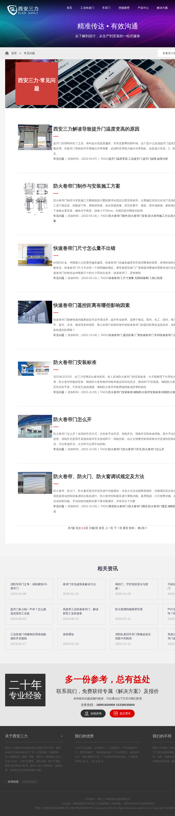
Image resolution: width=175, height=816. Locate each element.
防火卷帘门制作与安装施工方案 (86, 186)
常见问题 (29, 53)
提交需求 (125, 713)
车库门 (106, 7)
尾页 (125, 528)
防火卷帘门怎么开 (153, 449)
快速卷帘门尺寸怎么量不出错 (84, 248)
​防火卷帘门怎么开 (72, 419)
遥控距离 (128, 335)
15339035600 (125, 705)
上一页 (109, 528)
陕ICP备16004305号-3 (83, 808)
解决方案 (162, 7)
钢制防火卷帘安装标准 (147, 392)
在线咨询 (96, 713)
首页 (69, 7)
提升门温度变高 (118, 158)
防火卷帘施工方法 (159, 215)
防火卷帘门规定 (157, 506)
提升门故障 (149, 158)
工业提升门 (135, 158)
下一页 (118, 528)
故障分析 (162, 158)
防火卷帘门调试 (137, 506)
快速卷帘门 (115, 278)
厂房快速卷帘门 (144, 335)
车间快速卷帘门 (163, 335)
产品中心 (143, 7)
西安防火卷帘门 (118, 506)
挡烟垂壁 (124, 7)
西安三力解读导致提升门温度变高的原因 (96, 129)
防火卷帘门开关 (132, 449)
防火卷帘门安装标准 (74, 362)
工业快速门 (87, 7)
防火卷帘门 (115, 449)
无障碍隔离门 (142, 278)
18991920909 (105, 705)
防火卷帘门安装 (137, 215)
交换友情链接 (29, 781)
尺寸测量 (128, 278)
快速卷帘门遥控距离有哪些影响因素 (91, 305)
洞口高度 (157, 278)
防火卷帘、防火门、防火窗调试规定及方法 (98, 476)
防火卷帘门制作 (118, 215)
